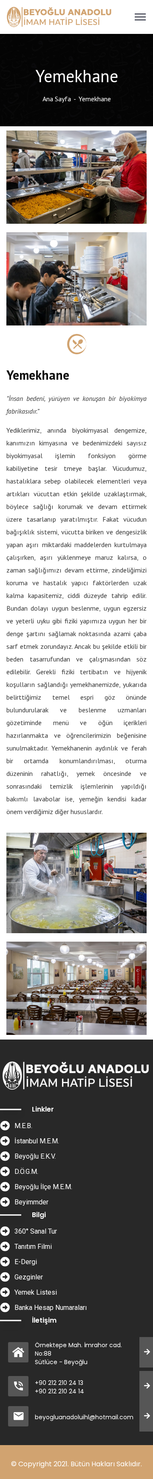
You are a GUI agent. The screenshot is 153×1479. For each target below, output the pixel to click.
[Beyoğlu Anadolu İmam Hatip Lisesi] (59, 16)
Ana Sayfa (56, 99)
